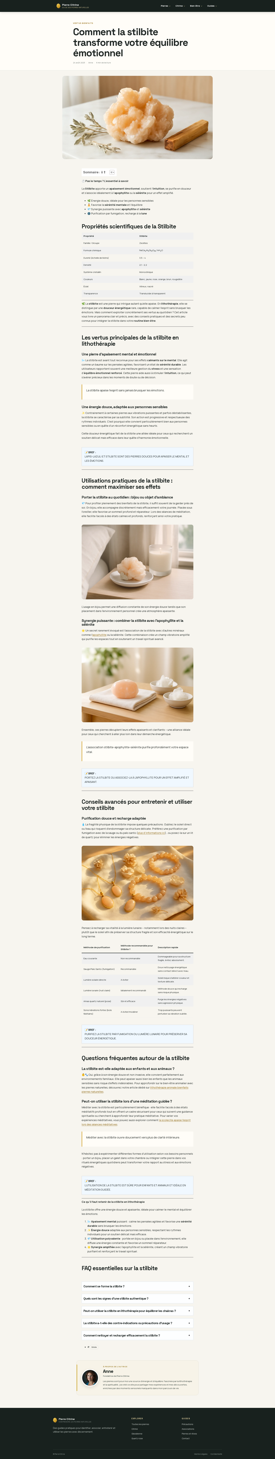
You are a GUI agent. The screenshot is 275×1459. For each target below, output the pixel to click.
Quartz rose (137, 1438)
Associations (188, 1429)
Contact (186, 1438)
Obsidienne (136, 1433)
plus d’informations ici (151, 833)
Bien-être (195, 5)
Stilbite (94, 1347)
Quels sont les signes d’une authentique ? (116, 1298)
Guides (210, 5)
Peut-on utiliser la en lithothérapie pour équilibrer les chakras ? (130, 1311)
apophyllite (99, 635)
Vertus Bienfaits (83, 23)
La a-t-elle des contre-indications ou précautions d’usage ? (128, 1323)
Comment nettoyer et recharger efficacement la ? (122, 1335)
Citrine (179, 5)
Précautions (187, 1424)
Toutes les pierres (140, 1424)
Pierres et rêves (189, 1433)
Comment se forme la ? (104, 1286)
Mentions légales (200, 1454)
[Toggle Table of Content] (110, 172)
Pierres (164, 5)
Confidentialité (216, 1454)
